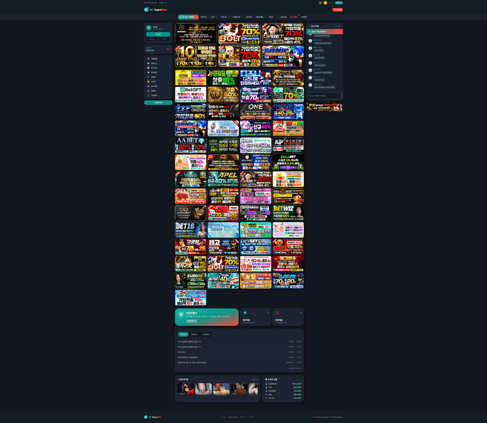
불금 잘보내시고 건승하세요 (187, 357)
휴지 (314, 55)
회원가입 (338, 3)
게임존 (151, 77)
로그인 (331, 3)
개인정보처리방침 (233, 417)
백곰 (314, 77)
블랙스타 (315, 40)
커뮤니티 (152, 68)
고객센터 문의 (158, 102)
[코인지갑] (325, 3)
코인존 (151, 82)
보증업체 (152, 59)
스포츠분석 (206, 334)
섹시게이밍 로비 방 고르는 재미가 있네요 (192, 363)
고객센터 (338, 10)
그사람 (315, 84)
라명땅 (315, 47)
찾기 (164, 39)
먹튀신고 (152, 63)
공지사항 (284, 17)
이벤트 (151, 91)
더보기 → (255, 379)
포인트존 (249, 17)
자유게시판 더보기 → (295, 368)
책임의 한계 (243, 417)
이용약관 (223, 417)
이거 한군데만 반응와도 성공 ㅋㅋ (189, 342)
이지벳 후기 (182, 352)
